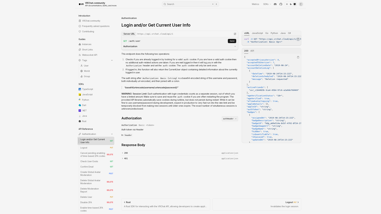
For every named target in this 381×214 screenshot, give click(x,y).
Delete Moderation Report (96, 190)
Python (85, 100)
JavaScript (87, 94)
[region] (271, 40)
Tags (84, 60)
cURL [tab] (246, 33)
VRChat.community (91, 20)
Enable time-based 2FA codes (96, 209)
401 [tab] (252, 50)
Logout (96, 147)
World (87, 71)
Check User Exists (96, 161)
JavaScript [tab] (257, 33)
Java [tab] (283, 33)
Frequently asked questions (96, 26)
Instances (86, 44)
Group (87, 76)
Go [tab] (266, 33)
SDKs (265, 4)
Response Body (133, 145)
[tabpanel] (271, 40)
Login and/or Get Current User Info (96, 141)
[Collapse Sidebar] (301, 4)
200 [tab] (246, 50)
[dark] (291, 4)
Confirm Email (96, 166)
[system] (295, 4)
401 (126, 158)
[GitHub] (281, 4)
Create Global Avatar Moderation (96, 173)
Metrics (255, 4)
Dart (84, 105)
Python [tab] (274, 33)
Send (232, 41)
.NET (84, 110)
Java (84, 116)
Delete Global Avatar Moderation (96, 182)
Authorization (130, 46)
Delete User (96, 197)
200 (126, 153)
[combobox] (230, 118)
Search (192, 4)
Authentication (89, 134)
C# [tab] (289, 33)
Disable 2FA (96, 202)
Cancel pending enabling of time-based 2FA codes (96, 154)
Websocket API (89, 55)
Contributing (88, 31)
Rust (84, 121)
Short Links (87, 49)
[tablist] (271, 33)
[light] (287, 4)
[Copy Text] (298, 39)
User (86, 65)
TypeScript (87, 89)
